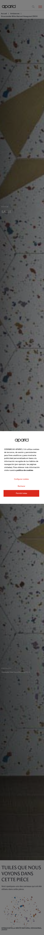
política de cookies (24, 470)
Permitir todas (21, 493)
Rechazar (21, 486)
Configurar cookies (21, 479)
